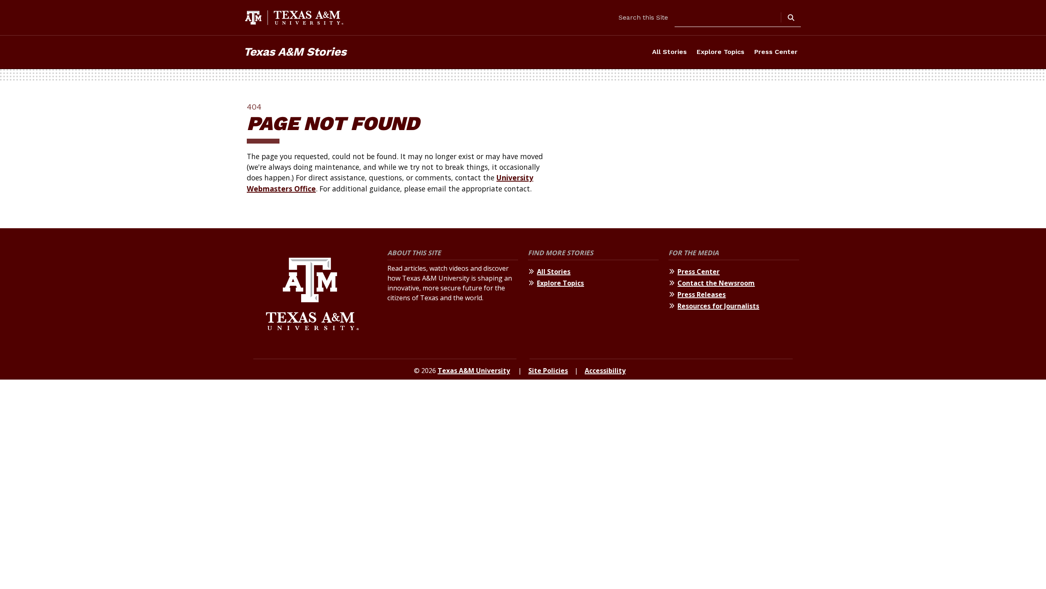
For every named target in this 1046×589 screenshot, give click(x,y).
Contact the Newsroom (716, 283)
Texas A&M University (474, 370)
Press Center (776, 52)
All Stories (669, 52)
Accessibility (605, 370)
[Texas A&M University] (312, 295)
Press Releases (701, 294)
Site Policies (548, 370)
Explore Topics (720, 52)
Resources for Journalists (718, 305)
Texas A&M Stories (295, 51)
